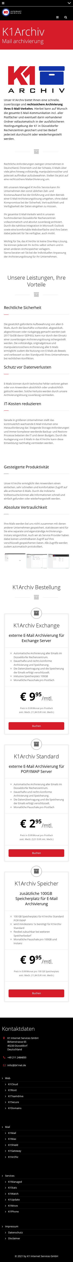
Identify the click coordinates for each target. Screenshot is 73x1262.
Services (9, 1175)
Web (7, 1078)
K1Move (13, 1205)
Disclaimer (14, 1238)
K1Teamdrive (15, 1096)
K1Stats (12, 1187)
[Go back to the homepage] (11, 12)
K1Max (12, 1139)
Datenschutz (15, 1232)
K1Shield (13, 1145)
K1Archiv (13, 1157)
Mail (7, 1127)
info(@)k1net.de (16, 1065)
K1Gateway (14, 1151)
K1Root (12, 1090)
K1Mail (12, 1133)
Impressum (11, 1226)
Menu (60, 17)
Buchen (36, 726)
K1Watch (13, 1193)
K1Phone (13, 1211)
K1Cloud (13, 1084)
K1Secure (13, 1102)
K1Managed (15, 1181)
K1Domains (14, 1108)
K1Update (14, 1199)
